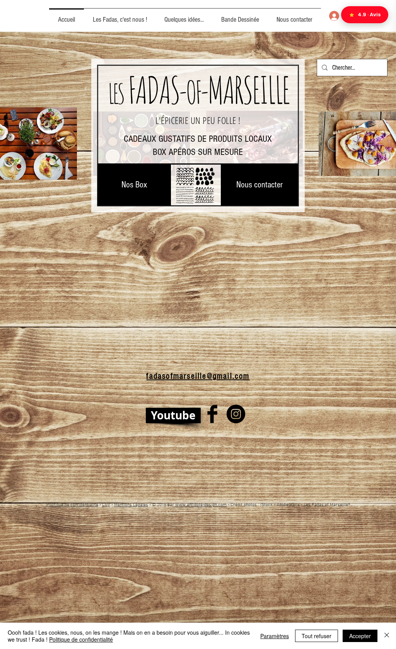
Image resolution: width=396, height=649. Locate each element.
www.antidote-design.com (201, 505)
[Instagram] (236, 414)
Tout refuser (316, 636)
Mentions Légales (131, 505)
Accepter (360, 636)
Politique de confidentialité (72, 505)
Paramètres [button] (274, 636)
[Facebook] (212, 414)
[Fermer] (386, 636)
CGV (106, 505)
